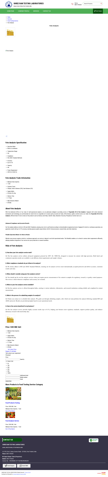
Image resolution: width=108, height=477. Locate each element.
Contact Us (47, 11)
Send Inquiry (99, 11)
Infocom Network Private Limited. (19, 474)
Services (36, 11)
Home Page (10, 11)
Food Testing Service (12, 21)
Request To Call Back (11, 351)
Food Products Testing (13, 403)
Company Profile (23, 11)
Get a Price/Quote (10, 411)
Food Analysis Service (12, 421)
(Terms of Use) (28, 472)
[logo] (8, 7)
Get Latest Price (12, 349)
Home (8, 17)
